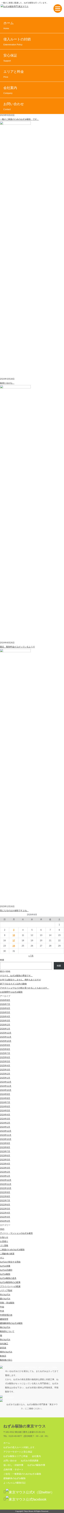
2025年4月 (5, 1065)
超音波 (3, 1348)
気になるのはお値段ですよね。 (14, 910)
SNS (2, 1229)
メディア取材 (6, 1290)
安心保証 (10, 58)
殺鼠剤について (7, 1331)
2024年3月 (5, 1119)
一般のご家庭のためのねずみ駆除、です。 (19, 119)
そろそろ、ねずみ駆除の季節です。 (16, 975)
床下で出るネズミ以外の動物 (13, 984)
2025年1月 (5, 1078)
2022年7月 (5, 1200)
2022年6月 (5, 1204)
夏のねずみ (5, 1298)
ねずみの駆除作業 (36, 1465)
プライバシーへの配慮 (10, 1286)
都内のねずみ (6, 1352)
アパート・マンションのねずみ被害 (16, 1233)
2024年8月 (5, 1098)
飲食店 (3, 1356)
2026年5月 (5, 1012)
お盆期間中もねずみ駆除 (11, 992)
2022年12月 (5, 1180)
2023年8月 (5, 1147)
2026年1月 (5, 1029)
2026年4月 (5, 1016)
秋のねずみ (5, 1339)
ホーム (8, 25)
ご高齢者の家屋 (7, 1253)
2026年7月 (5, 1004)
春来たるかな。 (7, 383)
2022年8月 (5, 1196)
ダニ (2, 1258)
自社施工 (4, 1343)
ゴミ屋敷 (4, 1245)
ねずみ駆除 (5, 1274)
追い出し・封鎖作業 (13, 1465)
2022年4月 (5, 1213)
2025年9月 (5, 1045)
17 (14, 940)
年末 (2, 1311)
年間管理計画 (6, 1315)
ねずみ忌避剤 (6, 1270)
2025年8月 (5, 1049)
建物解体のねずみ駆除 (14, 1478)
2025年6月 (5, 1057)
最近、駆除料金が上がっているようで (17, 647)
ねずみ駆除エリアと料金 (15, 1456)
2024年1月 (5, 1127)
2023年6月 (5, 1155)
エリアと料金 (13, 74)
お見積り (4, 1241)
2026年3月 (5, 1020)
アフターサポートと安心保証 (17, 1451)
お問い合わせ (13, 106)
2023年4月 (5, 1164)
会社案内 (10, 90)
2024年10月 (5, 1090)
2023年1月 (5, 1176)
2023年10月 (5, 1139)
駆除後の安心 (6, 1360)
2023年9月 (5, 1143)
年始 (2, 1307)
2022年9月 (5, 1192)
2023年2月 (5, 1172)
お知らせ (4, 1237)
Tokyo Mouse (28, 1511)
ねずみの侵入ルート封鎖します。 (20, 1447)
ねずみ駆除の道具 (8, 1278)
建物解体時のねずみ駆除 (11, 1323)
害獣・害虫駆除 (7, 1303)
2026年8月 (5, 1000)
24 (14, 946)
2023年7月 (5, 1151)
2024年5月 (5, 1110)
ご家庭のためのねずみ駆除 (12, 1249)
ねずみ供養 (5, 1266)
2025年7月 (5, 1053)
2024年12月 (5, 1082)
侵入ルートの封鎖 (17, 41)
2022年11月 (5, 1184)
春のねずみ (5, 1327)
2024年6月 (5, 1106)
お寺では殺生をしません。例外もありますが (20, 980)
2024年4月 (5, 1114)
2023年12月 (5, 1131)
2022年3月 (5, 1217)
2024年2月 (5, 1123)
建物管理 (4, 1319)
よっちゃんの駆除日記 (14, 1482)
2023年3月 (5, 1168)
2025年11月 (5, 1037)
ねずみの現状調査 (30, 1460)
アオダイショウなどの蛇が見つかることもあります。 (24, 988)
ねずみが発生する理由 (10, 1262)
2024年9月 (5, 1094)
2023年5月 (5, 1159)
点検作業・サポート (13, 1469)
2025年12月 (5, 1033)
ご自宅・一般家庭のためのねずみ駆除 (22, 1474)
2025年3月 (5, 1069)
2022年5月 (5, 1209)
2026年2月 (5, 1024)
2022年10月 (5, 1188)
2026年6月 (5, 1008)
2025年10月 (5, 1041)
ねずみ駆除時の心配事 (10, 1282)
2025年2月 (5, 1074)
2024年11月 (5, 1086)
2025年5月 (5, 1061)
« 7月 (31, 956)
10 (14, 935)
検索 (2, 960)
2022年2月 (5, 1221)
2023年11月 (5, 1135)
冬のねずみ (5, 1294)
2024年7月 (5, 1102)
